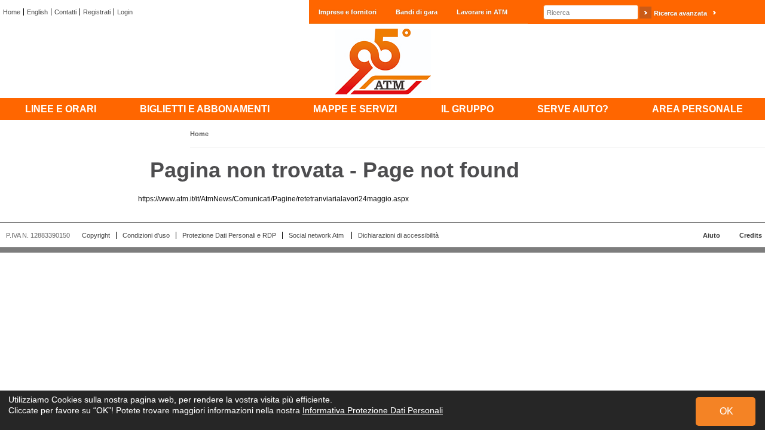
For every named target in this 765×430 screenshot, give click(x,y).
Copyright (96, 235)
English (37, 12)
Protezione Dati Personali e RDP (229, 235)
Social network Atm (317, 235)
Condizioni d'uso (146, 235)
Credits (750, 235)
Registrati (97, 12)
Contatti (65, 12)
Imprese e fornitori (348, 12)
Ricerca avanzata (680, 13)
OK (726, 411)
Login (125, 12)
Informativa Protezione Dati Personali (372, 410)
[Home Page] (382, 61)
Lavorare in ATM (482, 12)
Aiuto (711, 235)
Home (11, 12)
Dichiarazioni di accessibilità (398, 235)
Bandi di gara (416, 12)
